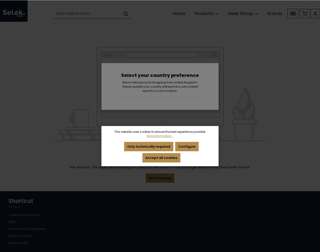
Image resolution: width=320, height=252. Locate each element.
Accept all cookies (161, 157)
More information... (160, 136)
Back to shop (160, 178)
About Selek (18, 242)
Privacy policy (20, 235)
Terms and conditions (27, 228)
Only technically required (148, 146)
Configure (187, 146)
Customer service (23, 214)
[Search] (125, 14)
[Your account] (315, 13)
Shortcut (20, 201)
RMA (11, 221)
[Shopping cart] (305, 13)
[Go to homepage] (14, 11)
